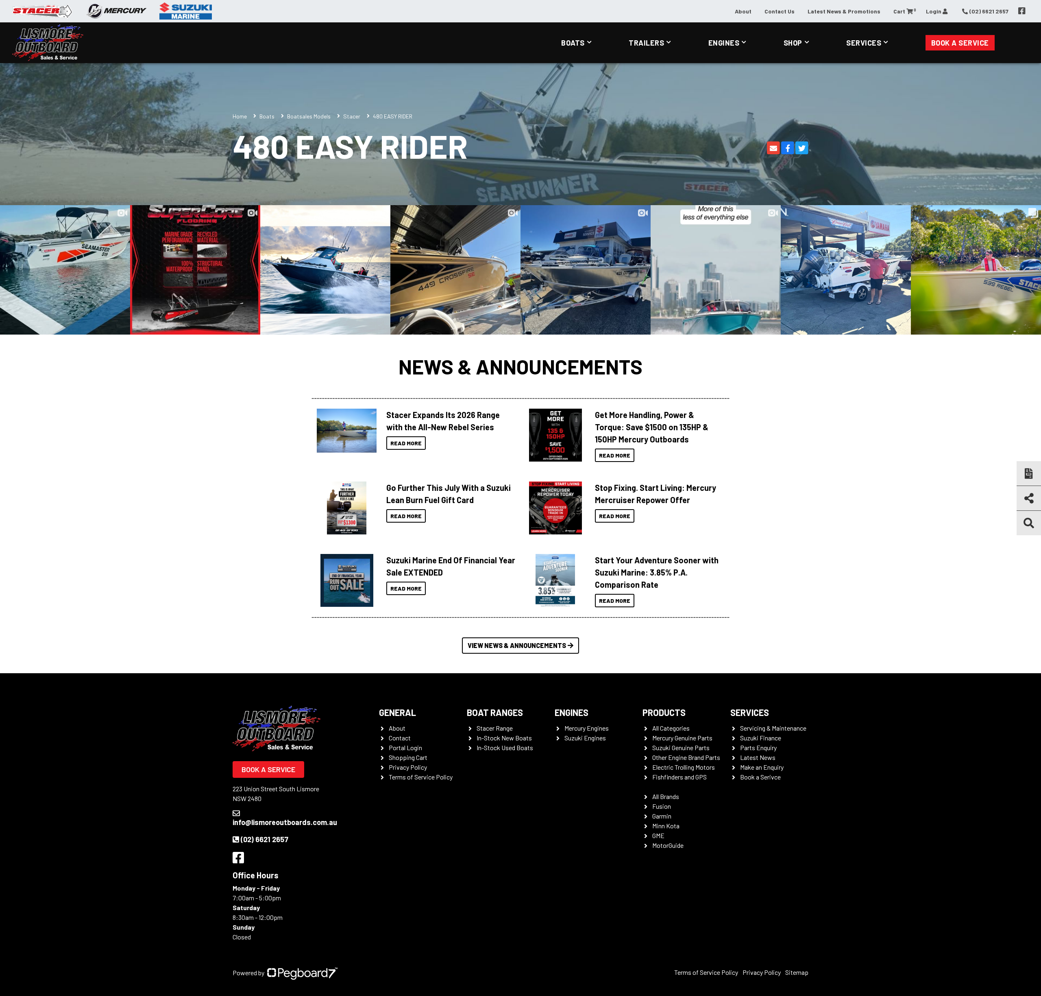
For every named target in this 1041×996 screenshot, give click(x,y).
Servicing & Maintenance (773, 728)
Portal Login (405, 747)
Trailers (646, 42)
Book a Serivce (760, 777)
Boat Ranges (495, 712)
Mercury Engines (586, 728)
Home (240, 116)
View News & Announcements (517, 645)
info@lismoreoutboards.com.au (285, 822)
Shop (793, 42)
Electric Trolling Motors (683, 767)
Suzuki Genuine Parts (681, 747)
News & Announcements (520, 366)
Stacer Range (495, 728)
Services (863, 42)
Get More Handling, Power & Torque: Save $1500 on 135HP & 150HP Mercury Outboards (651, 427)
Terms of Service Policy (421, 777)
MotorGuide (668, 845)
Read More (406, 443)
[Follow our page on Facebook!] (1022, 11)
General (397, 712)
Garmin (661, 816)
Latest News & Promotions (844, 11)
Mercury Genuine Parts (682, 738)
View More (344, 430)
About (743, 11)
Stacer (351, 116)
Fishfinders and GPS (679, 777)
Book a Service (960, 42)
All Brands (665, 796)
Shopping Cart (408, 757)
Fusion (661, 806)
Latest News (757, 757)
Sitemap (796, 972)
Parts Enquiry (758, 747)
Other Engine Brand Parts (686, 757)
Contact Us (779, 11)
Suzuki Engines (585, 738)
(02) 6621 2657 (264, 839)
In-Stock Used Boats (505, 747)
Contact (400, 738)
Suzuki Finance (760, 738)
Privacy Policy (408, 767)
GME (658, 835)
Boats (573, 42)
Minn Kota (665, 826)
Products (664, 712)
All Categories (671, 728)
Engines (724, 42)
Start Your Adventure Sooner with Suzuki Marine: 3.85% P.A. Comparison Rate (657, 572)
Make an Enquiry (762, 767)
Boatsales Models (309, 116)
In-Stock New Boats (504, 738)
